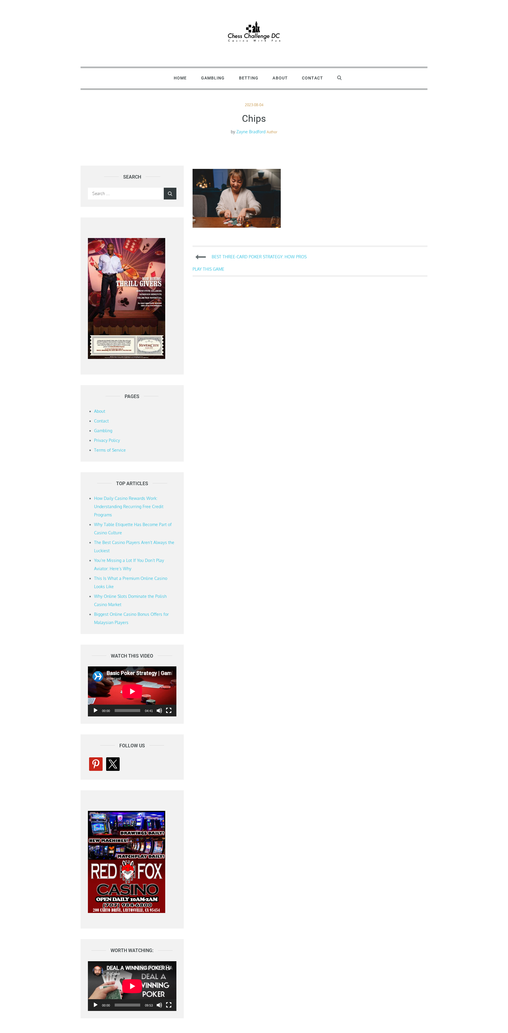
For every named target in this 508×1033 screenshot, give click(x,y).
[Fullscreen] (169, 710)
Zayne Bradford (250, 131)
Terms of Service (110, 450)
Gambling (213, 78)
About (280, 78)
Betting (249, 78)
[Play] (95, 710)
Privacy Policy (107, 440)
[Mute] (159, 710)
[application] (132, 691)
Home (180, 78)
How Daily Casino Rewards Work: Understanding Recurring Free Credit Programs (128, 506)
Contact (312, 78)
